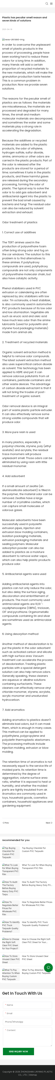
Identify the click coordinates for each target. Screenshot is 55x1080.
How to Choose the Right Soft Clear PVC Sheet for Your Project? (36, 941)
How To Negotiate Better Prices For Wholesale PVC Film (37, 903)
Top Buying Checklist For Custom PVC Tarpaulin (34, 849)
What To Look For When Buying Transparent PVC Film (37, 866)
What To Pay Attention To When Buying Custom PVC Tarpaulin (37, 971)
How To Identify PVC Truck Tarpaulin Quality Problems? (35, 923)
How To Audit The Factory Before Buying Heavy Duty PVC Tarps (37, 884)
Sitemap (33, 1075)
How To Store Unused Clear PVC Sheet (35, 957)
